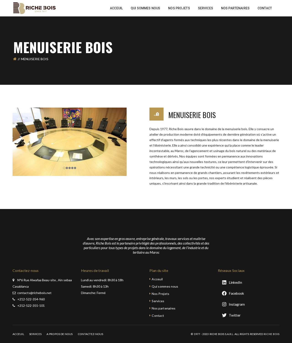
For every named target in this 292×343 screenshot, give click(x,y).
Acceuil (157, 279)
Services (158, 301)
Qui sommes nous (165, 286)
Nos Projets (160, 294)
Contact (158, 315)
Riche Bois (271, 334)
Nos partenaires (163, 308)
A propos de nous (60, 334)
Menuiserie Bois (192, 114)
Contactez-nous (90, 334)
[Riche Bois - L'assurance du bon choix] (35, 8)
